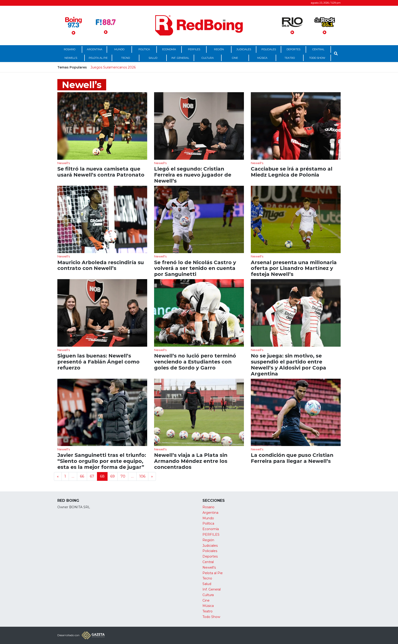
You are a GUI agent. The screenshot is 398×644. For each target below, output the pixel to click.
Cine (235, 57)
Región (219, 49)
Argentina (94, 49)
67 (92, 476)
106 (142, 476)
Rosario (69, 49)
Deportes (293, 49)
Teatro (289, 57)
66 (82, 476)
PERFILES (194, 49)
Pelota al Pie (98, 57)
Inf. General (180, 57)
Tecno (125, 57)
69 (112, 476)
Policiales (268, 49)
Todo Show (317, 57)
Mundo (119, 49)
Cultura (208, 57)
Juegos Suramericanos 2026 (113, 67)
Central (318, 49)
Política (144, 49)
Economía (169, 49)
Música (262, 57)
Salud (153, 57)
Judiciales (244, 49)
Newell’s (70, 57)
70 (122, 476)
